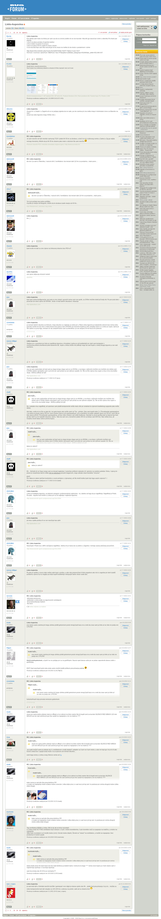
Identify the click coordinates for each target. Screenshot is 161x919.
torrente (10, 596)
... (12, 32)
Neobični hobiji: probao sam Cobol (148, 202)
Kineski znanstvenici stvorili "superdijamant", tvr (148, 110)
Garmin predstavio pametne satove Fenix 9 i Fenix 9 (148, 192)
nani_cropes (11, 884)
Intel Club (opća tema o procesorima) (147, 209)
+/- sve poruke (102, 32)
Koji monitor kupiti (145, 79)
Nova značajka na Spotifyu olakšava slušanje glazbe (148, 125)
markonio (10, 812)
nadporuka (127, 154)
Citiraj (125, 41)
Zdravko (10, 109)
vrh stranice (154, 915)
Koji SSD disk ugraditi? (146, 159)
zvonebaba (11, 322)
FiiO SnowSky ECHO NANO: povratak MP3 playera (146, 184)
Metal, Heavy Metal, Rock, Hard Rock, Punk (148, 285)
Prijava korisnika (143, 35)
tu (61, 755)
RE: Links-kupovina (34, 136)
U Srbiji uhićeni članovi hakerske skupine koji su (147, 84)
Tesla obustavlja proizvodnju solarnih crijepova (148, 152)
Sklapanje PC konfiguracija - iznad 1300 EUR (148, 175)
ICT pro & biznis (23, 18)
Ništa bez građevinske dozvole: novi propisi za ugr (148, 219)
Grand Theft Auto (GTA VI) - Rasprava (148, 96)
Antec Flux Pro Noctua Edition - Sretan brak (147, 149)
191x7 (9, 189)
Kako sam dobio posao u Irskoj (147, 118)
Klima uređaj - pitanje (146, 200)
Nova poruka (126, 24)
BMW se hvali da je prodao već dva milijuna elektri (148, 161)
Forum (14, 18)
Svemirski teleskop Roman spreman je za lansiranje (148, 248)
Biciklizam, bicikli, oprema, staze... (148, 216)
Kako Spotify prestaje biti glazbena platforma (147, 229)
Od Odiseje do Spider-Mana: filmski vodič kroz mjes (148, 205)
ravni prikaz (113, 32)
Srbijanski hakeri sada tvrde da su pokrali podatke (148, 257)
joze (8, 297)
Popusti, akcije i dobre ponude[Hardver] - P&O (147, 241)
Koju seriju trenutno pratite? (148, 77)
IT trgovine (35, 18)
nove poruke (140, 18)
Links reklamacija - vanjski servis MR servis (148, 245)
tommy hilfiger (12, 341)
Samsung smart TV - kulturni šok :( (146, 103)
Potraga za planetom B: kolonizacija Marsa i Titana (148, 156)
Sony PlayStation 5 (145, 235)
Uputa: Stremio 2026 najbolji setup (148, 74)
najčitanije (132, 18)
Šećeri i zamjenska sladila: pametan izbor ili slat (148, 81)
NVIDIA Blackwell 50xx (147, 251)
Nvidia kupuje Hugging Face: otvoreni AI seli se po (148, 270)
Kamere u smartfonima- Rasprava (147, 132)
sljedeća (24, 32)
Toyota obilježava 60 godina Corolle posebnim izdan (148, 274)
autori (147, 18)
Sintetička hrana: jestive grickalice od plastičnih (147, 164)
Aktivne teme (141, 52)
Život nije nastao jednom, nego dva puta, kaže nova (148, 55)
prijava (108, 18)
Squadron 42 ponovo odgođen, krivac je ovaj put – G (148, 114)
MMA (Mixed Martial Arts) (147, 173)
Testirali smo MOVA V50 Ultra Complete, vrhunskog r (148, 263)
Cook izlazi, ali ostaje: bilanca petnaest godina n (147, 212)
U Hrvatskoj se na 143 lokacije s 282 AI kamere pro (148, 238)
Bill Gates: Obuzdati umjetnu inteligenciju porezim (148, 140)
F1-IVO (9, 64)
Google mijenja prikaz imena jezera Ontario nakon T (148, 62)
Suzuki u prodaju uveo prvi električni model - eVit (148, 226)
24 (17, 32)
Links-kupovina (32, 36)
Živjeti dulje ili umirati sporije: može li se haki (148, 59)
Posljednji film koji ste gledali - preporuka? (148, 128)
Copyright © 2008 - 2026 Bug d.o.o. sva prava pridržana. (80, 918)
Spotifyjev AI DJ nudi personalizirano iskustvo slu (148, 122)
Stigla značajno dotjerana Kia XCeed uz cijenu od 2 (147, 267)
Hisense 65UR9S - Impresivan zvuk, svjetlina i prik (148, 179)
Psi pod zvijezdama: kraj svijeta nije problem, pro (147, 137)
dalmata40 (10, 159)
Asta (8, 737)
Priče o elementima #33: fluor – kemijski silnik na (147, 289)
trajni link (127, 59)
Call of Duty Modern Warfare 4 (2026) (148, 222)
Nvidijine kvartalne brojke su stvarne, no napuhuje (148, 144)
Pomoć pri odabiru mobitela (148, 147)
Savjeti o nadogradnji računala (146, 90)
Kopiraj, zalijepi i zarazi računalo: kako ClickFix (147, 93)
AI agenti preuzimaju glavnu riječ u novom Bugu (148, 106)
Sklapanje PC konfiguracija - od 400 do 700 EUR (148, 188)
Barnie (9, 36)
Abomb (9, 246)
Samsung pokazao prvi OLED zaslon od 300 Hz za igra (148, 66)
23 (14, 32)
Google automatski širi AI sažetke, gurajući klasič (147, 100)
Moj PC (9, 59)
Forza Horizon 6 (145, 135)
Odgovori (125, 39)
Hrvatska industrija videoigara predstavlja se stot (147, 278)
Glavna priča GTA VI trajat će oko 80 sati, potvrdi (148, 282)
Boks (141, 87)
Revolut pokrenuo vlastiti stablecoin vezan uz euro (147, 260)
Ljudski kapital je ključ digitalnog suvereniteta (146, 70)
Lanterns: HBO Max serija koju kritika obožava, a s (148, 253)
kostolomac (11, 136)
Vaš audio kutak (144, 194)
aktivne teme (123, 18)
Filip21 (9, 648)
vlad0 (9, 392)
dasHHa (10, 272)
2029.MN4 (10, 491)
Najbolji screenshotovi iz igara (147, 170)
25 (20, 32)
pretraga (153, 18)
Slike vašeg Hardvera (146, 167)
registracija (114, 18)
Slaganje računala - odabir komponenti (148, 197)
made (9, 623)
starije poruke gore (126, 32)
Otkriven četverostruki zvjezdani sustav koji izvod (148, 233)
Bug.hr (7, 18)
